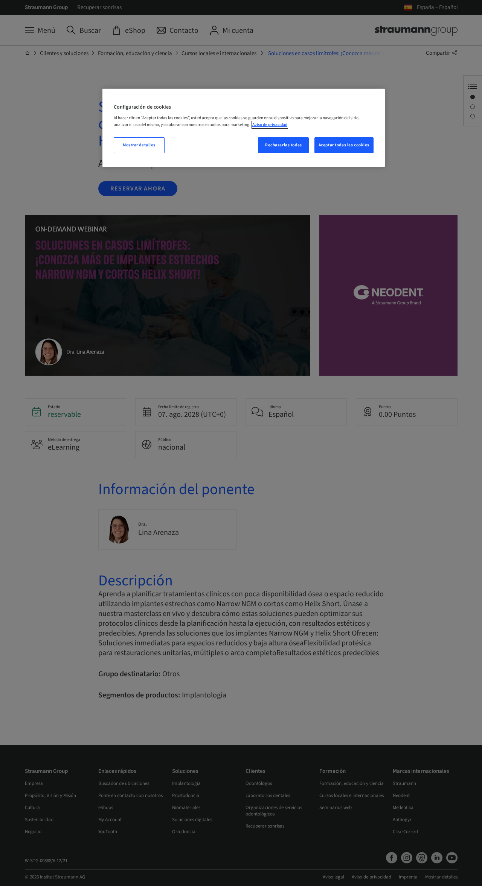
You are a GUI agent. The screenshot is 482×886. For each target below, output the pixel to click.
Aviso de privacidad (269, 124)
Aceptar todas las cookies (344, 145)
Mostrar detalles (139, 145)
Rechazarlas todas (283, 145)
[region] (243, 128)
